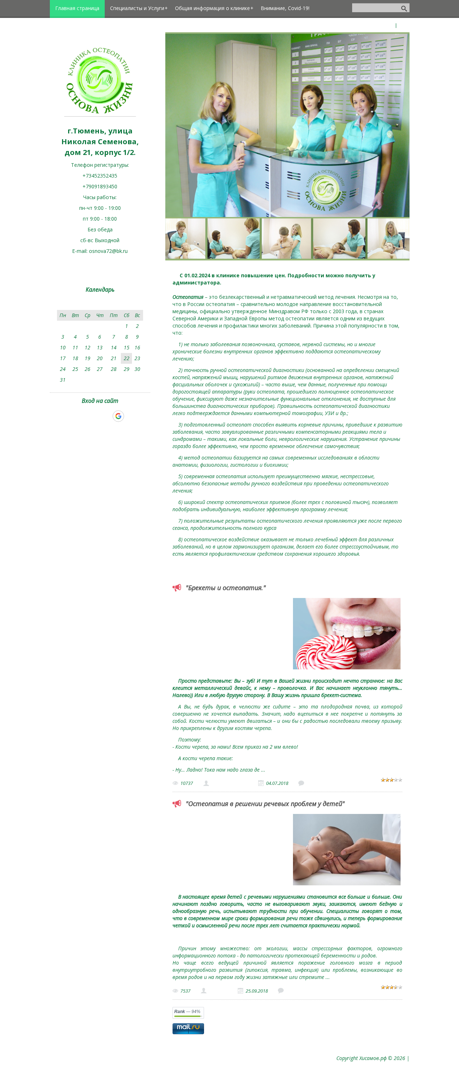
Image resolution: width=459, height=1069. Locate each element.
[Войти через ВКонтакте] (81, 416)
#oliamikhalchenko (229, 783)
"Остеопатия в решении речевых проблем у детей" (265, 803)
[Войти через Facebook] (93, 416)
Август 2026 (100, 304)
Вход (404, 25)
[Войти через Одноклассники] (131, 416)
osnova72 (218, 991)
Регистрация (379, 25)
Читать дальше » (288, 769)
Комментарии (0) (325, 783)
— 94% (187, 1011)
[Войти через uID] (69, 416)
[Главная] (100, 114)
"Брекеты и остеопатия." (226, 587)
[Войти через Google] (118, 416)
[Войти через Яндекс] (105, 416)
